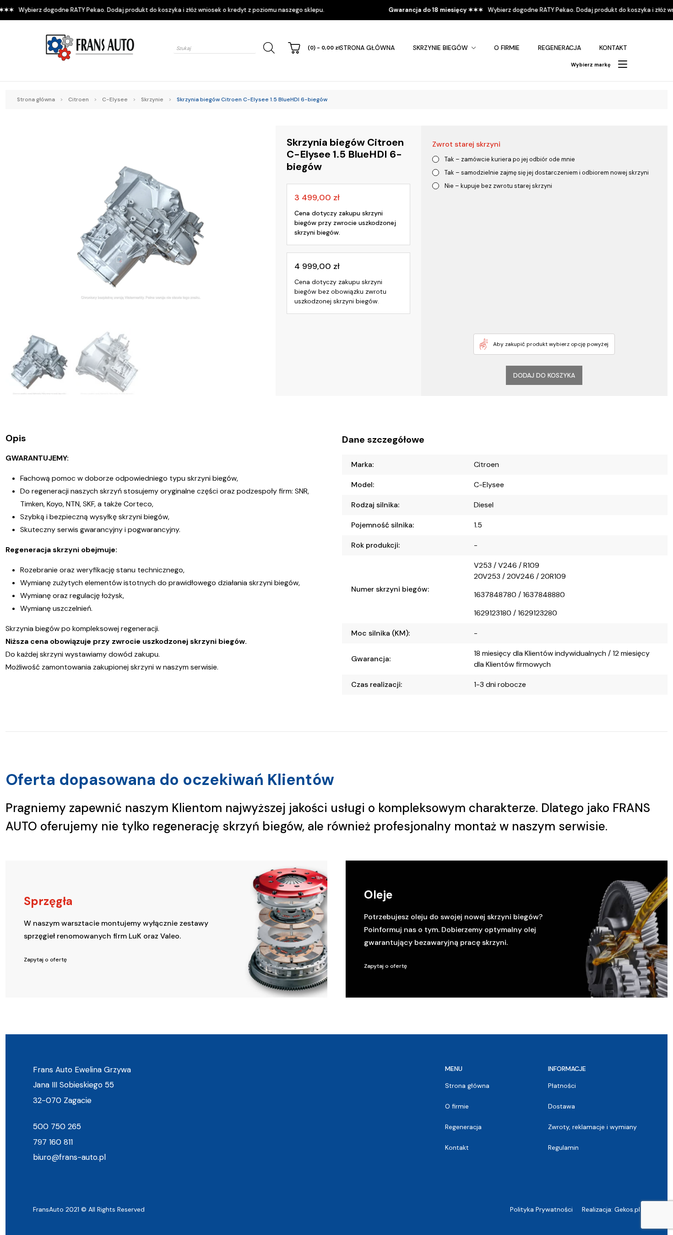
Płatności (562, 1085)
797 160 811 (53, 1142)
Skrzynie (152, 99)
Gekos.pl (627, 1209)
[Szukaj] (267, 48)
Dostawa (561, 1106)
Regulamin (563, 1147)
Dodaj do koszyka (544, 375)
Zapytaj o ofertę (45, 959)
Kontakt (613, 48)
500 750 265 (57, 1126)
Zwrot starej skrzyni (466, 144)
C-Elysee (115, 99)
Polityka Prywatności (541, 1209)
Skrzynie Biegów (440, 48)
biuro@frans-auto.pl (69, 1157)
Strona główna (367, 48)
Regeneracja (559, 48)
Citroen (78, 99)
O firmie (507, 48)
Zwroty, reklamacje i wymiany (592, 1127)
